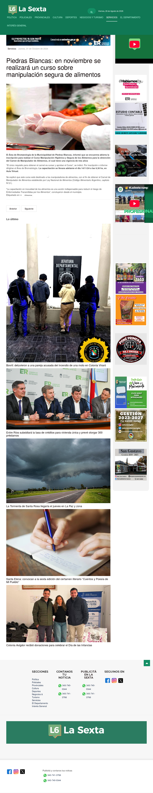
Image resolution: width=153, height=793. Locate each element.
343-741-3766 (54, 774)
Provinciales (42, 17)
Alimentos (28, 195)
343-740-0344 (54, 780)
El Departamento (130, 17)
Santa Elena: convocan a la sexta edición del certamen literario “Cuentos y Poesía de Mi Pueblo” (57, 580)
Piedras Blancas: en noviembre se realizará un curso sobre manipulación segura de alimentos (53, 67)
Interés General (16, 25)
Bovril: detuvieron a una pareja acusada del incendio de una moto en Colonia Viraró (56, 365)
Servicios (111, 17)
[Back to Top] (147, 663)
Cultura (57, 17)
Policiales (26, 17)
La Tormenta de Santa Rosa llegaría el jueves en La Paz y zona (44, 506)
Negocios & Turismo (37, 696)
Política (12, 17)
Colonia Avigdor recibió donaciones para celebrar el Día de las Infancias (49, 645)
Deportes (71, 17)
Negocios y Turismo (91, 17)
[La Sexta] (24, 8)
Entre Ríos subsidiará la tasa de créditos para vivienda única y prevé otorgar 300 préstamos (54, 433)
